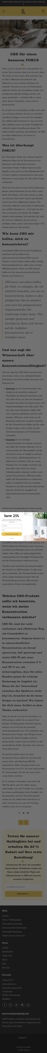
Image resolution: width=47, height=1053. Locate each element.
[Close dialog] (45, 513)
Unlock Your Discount (11, 534)
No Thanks (11, 538)
